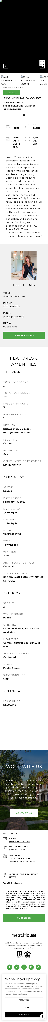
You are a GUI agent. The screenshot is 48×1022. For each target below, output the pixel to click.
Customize (24, 1007)
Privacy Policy (19, 908)
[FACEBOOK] (9, 967)
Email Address (12, 883)
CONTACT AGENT (24, 335)
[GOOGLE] (31, 967)
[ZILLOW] (38, 967)
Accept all (24, 1015)
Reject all (24, 1000)
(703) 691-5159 (11, 306)
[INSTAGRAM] (16, 967)
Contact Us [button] (24, 813)
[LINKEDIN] (24, 967)
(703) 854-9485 (17, 849)
